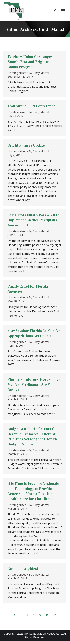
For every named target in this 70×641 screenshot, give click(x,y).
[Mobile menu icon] (63, 10)
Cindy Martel (51, 29)
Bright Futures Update (26, 145)
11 (54, 615)
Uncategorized (17, 73)
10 (47, 615)
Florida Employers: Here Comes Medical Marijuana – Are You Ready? (34, 384)
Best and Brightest (23, 568)
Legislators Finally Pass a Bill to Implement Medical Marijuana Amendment (33, 220)
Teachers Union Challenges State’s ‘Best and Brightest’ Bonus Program (30, 61)
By (39, 73)
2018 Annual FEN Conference (31, 106)
